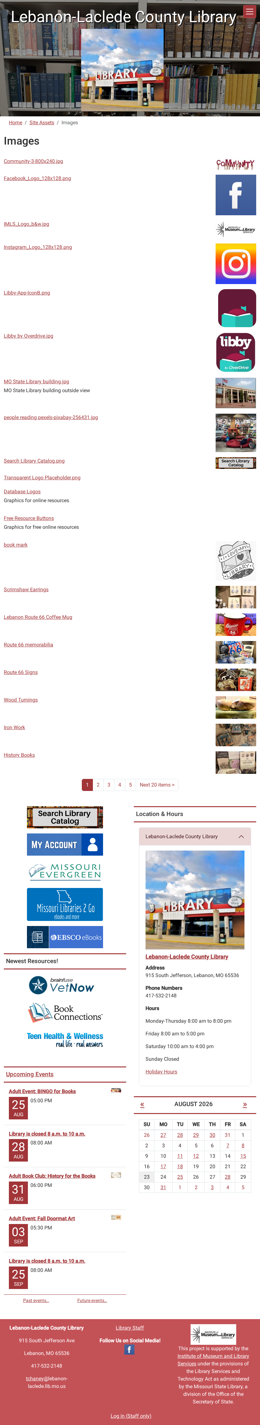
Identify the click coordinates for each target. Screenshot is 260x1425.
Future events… (92, 1300)
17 (163, 1166)
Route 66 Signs (21, 672)
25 (180, 1177)
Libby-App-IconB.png (27, 293)
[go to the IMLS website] (213, 1334)
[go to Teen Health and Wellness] (65, 1040)
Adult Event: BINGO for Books (42, 1091)
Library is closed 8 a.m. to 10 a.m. (47, 1134)
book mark (16, 545)
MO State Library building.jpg (36, 382)
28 (180, 1135)
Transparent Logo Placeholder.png (42, 478)
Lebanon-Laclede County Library (182, 836)
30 (212, 1135)
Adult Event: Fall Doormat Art (42, 1218)
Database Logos (22, 492)
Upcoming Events (30, 1074)
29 (196, 1135)
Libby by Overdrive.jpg (28, 336)
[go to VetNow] (65, 985)
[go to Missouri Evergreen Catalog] (65, 871)
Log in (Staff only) (131, 1416)
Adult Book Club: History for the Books (52, 1176)
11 (180, 1156)
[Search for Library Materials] (65, 817)
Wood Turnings (21, 700)
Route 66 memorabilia (28, 645)
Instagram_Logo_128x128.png (38, 247)
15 (243, 1156)
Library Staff (130, 1328)
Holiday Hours (161, 1072)
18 (180, 1166)
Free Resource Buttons (29, 518)
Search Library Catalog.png (34, 461)
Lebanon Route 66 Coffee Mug (38, 617)
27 (163, 1135)
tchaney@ (37, 1379)
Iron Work (14, 727)
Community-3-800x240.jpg (33, 161)
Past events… (36, 1300)
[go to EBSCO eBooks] (65, 937)
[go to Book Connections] (65, 1012)
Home (15, 123)
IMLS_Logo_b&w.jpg (26, 224)
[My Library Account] (65, 844)
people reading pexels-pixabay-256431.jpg (51, 417)
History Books (19, 755)
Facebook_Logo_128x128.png (37, 178)
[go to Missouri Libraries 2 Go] (65, 904)
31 (163, 1187)
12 (196, 1156)
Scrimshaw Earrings (26, 589)
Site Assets (41, 123)
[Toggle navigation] (249, 11)
